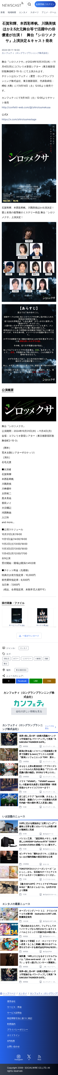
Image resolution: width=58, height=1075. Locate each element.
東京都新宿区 (21, 670)
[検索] (29, 4)
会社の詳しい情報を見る (29, 711)
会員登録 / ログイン (45, 4)
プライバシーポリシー (17, 1029)
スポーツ (34, 12)
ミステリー (26, 658)
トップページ (9, 993)
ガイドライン (13, 1035)
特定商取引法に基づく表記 (19, 1018)
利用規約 (11, 1024)
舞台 (5, 664)
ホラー (16, 658)
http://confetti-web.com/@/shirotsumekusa (26, 107)
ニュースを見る (49, 727)
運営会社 (11, 1001)
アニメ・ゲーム (49, 12)
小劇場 (38, 658)
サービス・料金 (14, 1007)
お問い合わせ (13, 1046)
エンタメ (23, 12)
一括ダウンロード (30, 635)
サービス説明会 (14, 1012)
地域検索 (12, 12)
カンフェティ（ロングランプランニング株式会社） (26, 53)
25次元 (6, 658)
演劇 (46, 658)
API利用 (11, 1041)
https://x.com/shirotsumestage (19, 119)
